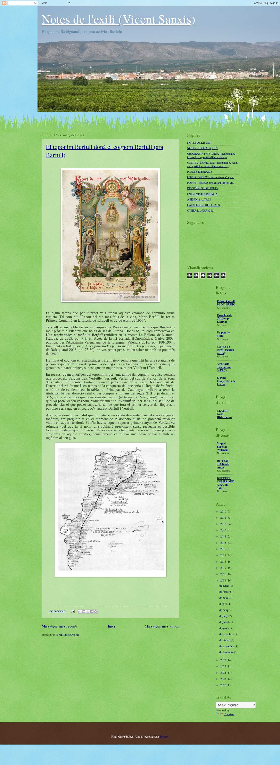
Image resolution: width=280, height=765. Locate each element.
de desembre (226, 652)
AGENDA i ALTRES (199, 199)
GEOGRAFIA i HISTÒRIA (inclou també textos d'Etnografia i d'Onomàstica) (211, 155)
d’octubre (225, 640)
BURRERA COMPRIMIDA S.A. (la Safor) (225, 483)
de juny (223, 616)
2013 (223, 530)
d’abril (223, 604)
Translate (229, 714)
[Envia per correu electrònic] (80, 612)
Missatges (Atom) (69, 635)
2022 (223, 660)
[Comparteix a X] (88, 612)
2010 (223, 511)
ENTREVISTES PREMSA (202, 194)
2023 (223, 666)
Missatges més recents (60, 626)
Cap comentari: (58, 611)
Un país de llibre (223, 334)
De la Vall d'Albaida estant (223, 464)
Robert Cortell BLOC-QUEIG (226, 302)
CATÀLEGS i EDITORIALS (203, 205)
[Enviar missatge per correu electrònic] (72, 611)
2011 (223, 517)
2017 (223, 555)
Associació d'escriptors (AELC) (224, 367)
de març (224, 598)
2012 (223, 524)
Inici (111, 626)
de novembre (227, 646)
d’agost (223, 628)
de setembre (226, 634)
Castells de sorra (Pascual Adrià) (225, 350)
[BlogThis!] (84, 612)
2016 (223, 549)
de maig (224, 610)
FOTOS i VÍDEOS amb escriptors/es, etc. (210, 177)
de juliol (224, 622)
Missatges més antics (162, 626)
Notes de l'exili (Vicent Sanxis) (118, 19)
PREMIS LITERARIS (199, 172)
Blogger (163, 736)
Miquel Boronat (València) (223, 446)
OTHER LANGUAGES (200, 210)
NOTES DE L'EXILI (199, 142)
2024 (223, 673)
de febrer (224, 592)
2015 (223, 543)
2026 (223, 685)
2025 (223, 679)
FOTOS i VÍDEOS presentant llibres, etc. (210, 183)
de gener (224, 585)
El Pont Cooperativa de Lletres (226, 381)
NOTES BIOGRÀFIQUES (202, 148)
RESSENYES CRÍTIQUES (202, 188)
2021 (223, 580)
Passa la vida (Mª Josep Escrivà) (224, 318)
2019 (223, 568)
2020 (223, 574)
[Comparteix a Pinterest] (95, 612)
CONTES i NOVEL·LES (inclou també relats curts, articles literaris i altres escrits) (212, 164)
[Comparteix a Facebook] (92, 612)
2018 (223, 561)
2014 (223, 536)
